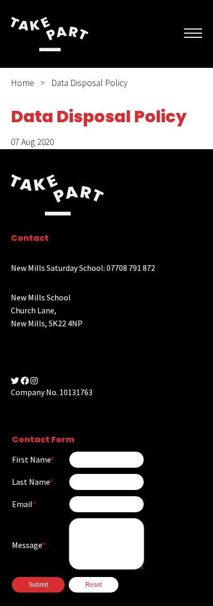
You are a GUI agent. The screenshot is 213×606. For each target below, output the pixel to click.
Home (22, 83)
